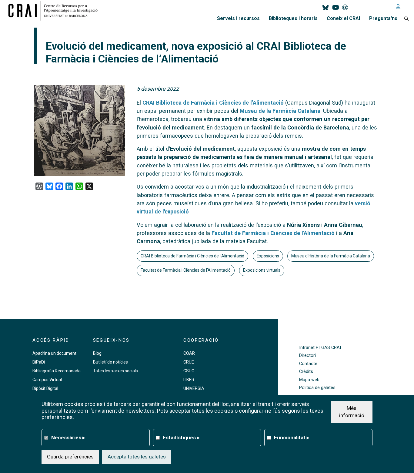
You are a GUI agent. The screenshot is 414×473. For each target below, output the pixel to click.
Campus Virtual (47, 379)
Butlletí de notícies (110, 362)
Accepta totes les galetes (137, 456)
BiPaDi (38, 362)
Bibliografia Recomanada (56, 370)
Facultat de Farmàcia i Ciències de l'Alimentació (273, 233)
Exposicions (268, 255)
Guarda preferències (70, 456)
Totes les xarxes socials (115, 370)
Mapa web (309, 379)
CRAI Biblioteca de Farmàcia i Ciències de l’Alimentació (213, 102)
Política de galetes (317, 387)
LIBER (188, 379)
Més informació (351, 411)
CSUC (188, 370)
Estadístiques (181, 437)
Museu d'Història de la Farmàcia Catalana (330, 255)
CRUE (188, 362)
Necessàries (68, 437)
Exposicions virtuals (261, 270)
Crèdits (306, 371)
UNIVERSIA (193, 388)
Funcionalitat (291, 437)
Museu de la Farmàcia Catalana (280, 111)
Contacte (308, 363)
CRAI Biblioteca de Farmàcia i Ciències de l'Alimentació (192, 255)
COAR (189, 353)
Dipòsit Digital (45, 388)
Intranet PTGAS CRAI (320, 347)
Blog (97, 353)
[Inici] (55, 10)
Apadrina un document (54, 353)
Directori (307, 355)
